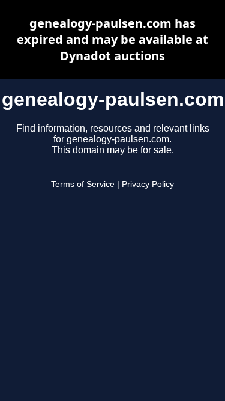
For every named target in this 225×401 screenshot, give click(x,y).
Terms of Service (83, 184)
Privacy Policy (148, 184)
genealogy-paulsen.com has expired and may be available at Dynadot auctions (112, 39)
